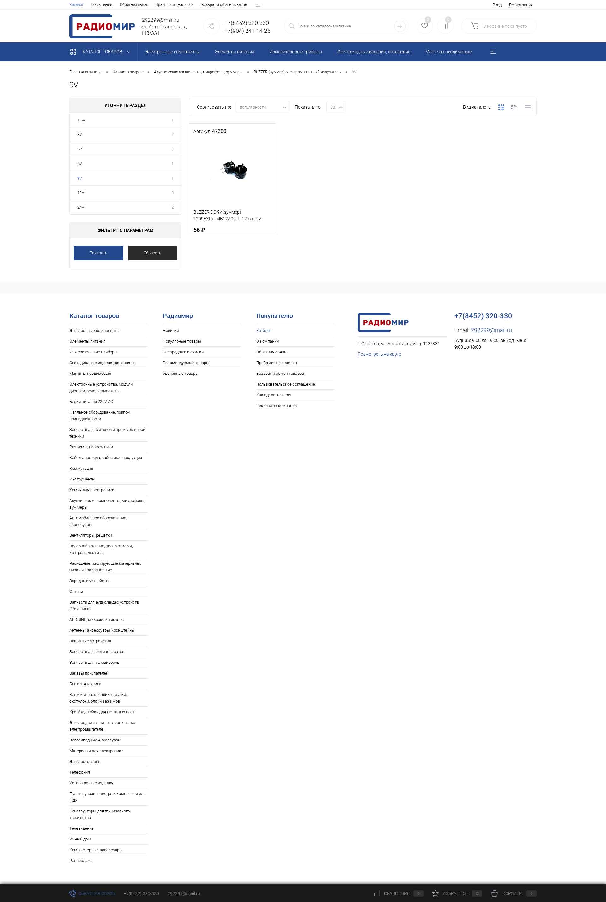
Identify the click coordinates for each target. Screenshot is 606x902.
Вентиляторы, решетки (90, 535)
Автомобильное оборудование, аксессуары (98, 521)
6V (79, 163)
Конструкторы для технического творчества (99, 814)
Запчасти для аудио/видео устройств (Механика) (104, 605)
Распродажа (81, 860)
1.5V (81, 120)
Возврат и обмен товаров (224, 5)
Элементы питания (87, 341)
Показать (98, 253)
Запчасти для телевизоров (94, 662)
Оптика (76, 591)
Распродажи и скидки (183, 352)
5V (79, 149)
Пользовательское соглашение (285, 384)
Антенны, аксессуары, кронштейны (102, 630)
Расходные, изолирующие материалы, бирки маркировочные (105, 566)
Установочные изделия (91, 783)
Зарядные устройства (89, 580)
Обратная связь (134, 5)
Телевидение (81, 828)
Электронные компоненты (94, 330)
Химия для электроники (91, 489)
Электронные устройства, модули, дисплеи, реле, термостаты (101, 387)
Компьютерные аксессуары (95, 849)
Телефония (79, 772)
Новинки (171, 330)
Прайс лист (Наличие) (175, 5)
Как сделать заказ (273, 394)
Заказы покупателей (88, 673)
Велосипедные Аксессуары (95, 740)
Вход (497, 5)
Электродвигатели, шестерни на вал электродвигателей (102, 726)
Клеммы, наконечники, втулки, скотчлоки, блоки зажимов (98, 698)
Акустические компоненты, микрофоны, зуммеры (107, 504)
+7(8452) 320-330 (141, 893)
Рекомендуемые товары (186, 362)
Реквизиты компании (276, 405)
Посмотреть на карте (379, 354)
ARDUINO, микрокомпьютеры (97, 619)
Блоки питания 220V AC (91, 401)
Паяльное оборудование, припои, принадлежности (99, 415)
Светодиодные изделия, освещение (102, 362)
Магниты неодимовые (90, 373)
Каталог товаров (103, 51)
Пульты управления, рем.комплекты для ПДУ (107, 797)
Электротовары (84, 761)
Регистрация (521, 5)
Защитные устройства (90, 641)
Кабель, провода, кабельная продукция (105, 457)
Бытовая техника (85, 683)
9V (79, 178)
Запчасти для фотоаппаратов (96, 651)
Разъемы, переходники (91, 447)
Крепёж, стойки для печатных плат (101, 712)
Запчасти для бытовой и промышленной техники (107, 433)
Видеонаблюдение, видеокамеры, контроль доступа (101, 549)
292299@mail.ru (491, 330)
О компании (101, 5)
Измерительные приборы (93, 352)
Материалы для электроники (96, 750)
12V (80, 192)
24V (80, 207)
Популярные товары (182, 341)
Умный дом (80, 839)
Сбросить (152, 253)
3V (79, 134)
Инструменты (82, 479)
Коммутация (81, 468)
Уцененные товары (181, 373)
